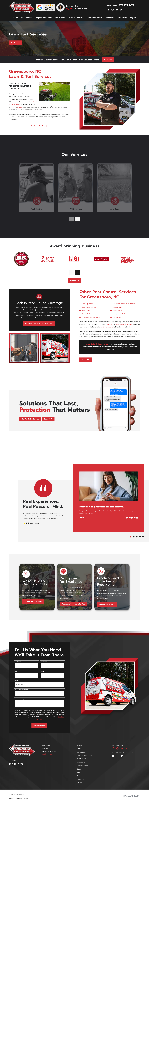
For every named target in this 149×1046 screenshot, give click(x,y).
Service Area (81, 762)
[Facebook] (108, 10)
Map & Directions (48, 754)
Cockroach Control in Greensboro (124, 304)
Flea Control (86, 310)
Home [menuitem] (15, 18)
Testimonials (81, 776)
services (19, 107)
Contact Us (15, 43)
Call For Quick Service (30, 419)
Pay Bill (79, 783)
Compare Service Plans (84, 755)
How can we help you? (21, 699)
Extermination (117, 307)
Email (42, 671)
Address (17, 680)
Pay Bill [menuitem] (133, 18)
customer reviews (107, 327)
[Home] (22, 7)
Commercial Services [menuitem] (94, 18)
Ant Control (86, 314)
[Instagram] (112, 10)
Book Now (108, 60)
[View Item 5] (143, 536)
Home (79, 749)
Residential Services (83, 759)
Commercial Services (89, 307)
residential (108, 324)
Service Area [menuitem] (110, 18)
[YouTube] (117, 10)
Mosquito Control (119, 314)
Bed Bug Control (87, 304)
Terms (79, 769)
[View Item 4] (140, 536)
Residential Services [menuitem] (76, 18)
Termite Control (118, 317)
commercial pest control (124, 324)
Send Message (39, 725)
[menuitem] (11, 798)
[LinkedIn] (121, 10)
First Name (18, 662)
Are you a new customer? (22, 690)
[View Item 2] (134, 536)
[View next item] (77, 219)
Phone (16, 671)
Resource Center (82, 766)
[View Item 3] (137, 536)
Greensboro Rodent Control (91, 317)
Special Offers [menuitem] (60, 18)
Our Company (82, 752)
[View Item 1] (130, 536)
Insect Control (117, 310)
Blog (78, 772)
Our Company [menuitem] (26, 18)
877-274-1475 (126, 5)
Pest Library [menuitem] (122, 18)
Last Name (44, 662)
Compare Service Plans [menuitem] (43, 18)
